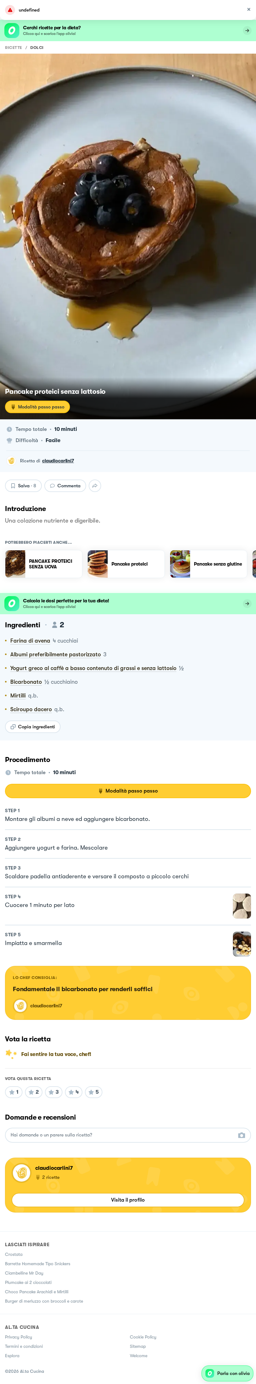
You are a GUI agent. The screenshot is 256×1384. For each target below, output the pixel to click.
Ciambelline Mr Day (24, 1273)
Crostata (13, 1254)
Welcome (138, 1355)
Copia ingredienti (36, 727)
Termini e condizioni (24, 1346)
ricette (13, 47)
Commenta (69, 486)
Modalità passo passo (41, 407)
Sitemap (138, 1346)
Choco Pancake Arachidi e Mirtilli (36, 1291)
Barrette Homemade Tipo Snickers (37, 1263)
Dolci (37, 47)
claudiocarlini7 (58, 461)
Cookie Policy (143, 1336)
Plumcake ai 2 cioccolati (28, 1282)
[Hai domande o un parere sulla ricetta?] (122, 1135)
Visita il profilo (128, 1200)
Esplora (12, 1355)
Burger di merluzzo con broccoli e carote (44, 1301)
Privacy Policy (18, 1336)
